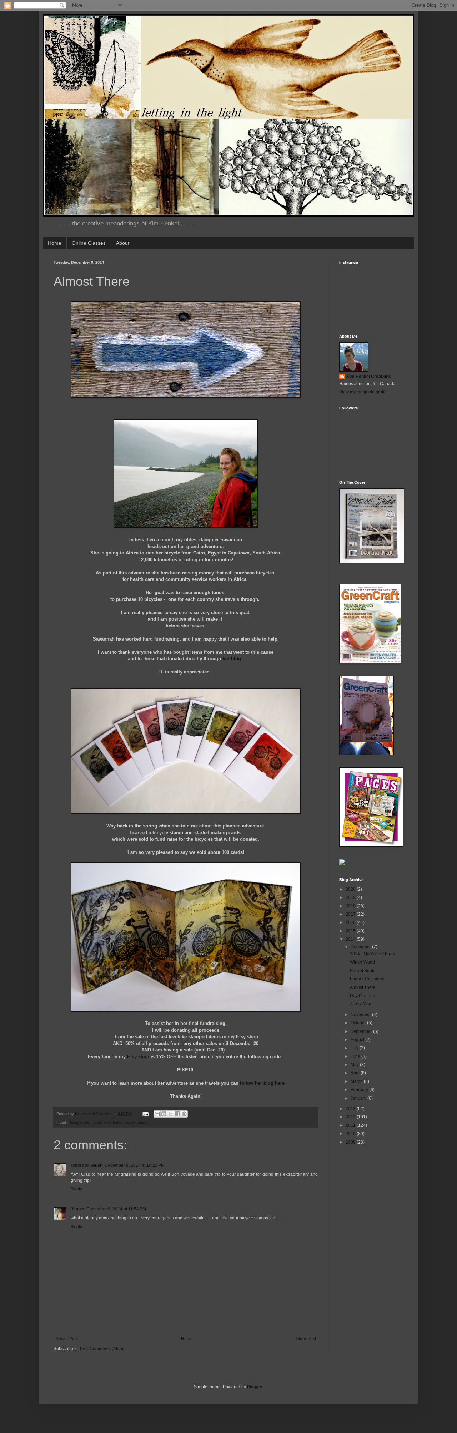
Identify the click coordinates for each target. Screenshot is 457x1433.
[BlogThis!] (163, 1114)
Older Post (306, 1338)
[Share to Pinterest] (184, 1114)
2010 (351, 1133)
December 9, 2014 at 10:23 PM (135, 1165)
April (356, 1072)
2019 (351, 897)
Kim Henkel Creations (368, 376)
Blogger (254, 1386)
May (355, 1064)
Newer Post (66, 1338)
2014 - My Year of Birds (372, 953)
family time (101, 1122)
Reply (76, 1188)
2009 (351, 1142)
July (355, 1047)
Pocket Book (362, 970)
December (361, 946)
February (360, 1089)
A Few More (361, 1003)
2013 (351, 1108)
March (357, 1081)
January (359, 1098)
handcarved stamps (130, 1122)
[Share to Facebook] (177, 1114)
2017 (351, 914)
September (362, 1031)
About (122, 243)
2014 (351, 939)
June (356, 1056)
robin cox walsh (86, 1165)
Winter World (362, 962)
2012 (351, 1116)
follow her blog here (262, 1083)
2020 (351, 889)
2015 (351, 931)
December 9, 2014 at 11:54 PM (116, 1208)
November (361, 1014)
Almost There (363, 987)
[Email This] (157, 1114)
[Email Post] (145, 1113)
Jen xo (77, 1208)
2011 (351, 1125)
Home (54, 243)
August (358, 1039)
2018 (351, 906)
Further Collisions (367, 978)
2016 (351, 922)
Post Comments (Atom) (102, 1348)
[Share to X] (170, 1114)
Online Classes (89, 243)
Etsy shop (138, 1056)
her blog (231, 658)
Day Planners (363, 995)
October (359, 1022)
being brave (80, 1122)
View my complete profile (363, 391)
